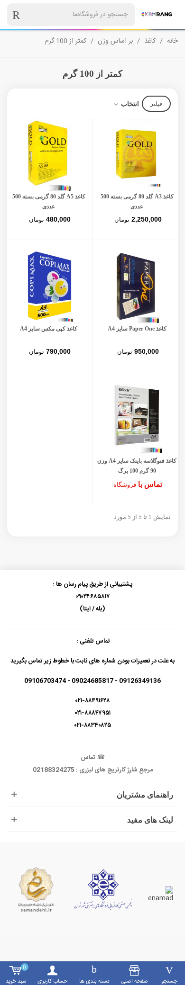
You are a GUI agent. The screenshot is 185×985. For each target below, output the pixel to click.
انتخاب (129, 103)
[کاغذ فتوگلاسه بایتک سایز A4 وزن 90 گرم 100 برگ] (137, 420)
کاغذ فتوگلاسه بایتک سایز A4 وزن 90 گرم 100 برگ (136, 465)
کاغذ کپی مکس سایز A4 (48, 328)
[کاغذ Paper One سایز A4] (137, 287)
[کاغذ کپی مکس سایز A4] (49, 287)
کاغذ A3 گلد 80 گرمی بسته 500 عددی (137, 201)
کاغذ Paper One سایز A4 (137, 328)
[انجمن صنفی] (103, 889)
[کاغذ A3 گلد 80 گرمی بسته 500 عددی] (137, 155)
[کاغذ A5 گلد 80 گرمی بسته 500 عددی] (49, 155)
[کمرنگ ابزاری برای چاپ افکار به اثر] (156, 14)
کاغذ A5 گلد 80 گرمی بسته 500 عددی (48, 201)
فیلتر (156, 103)
